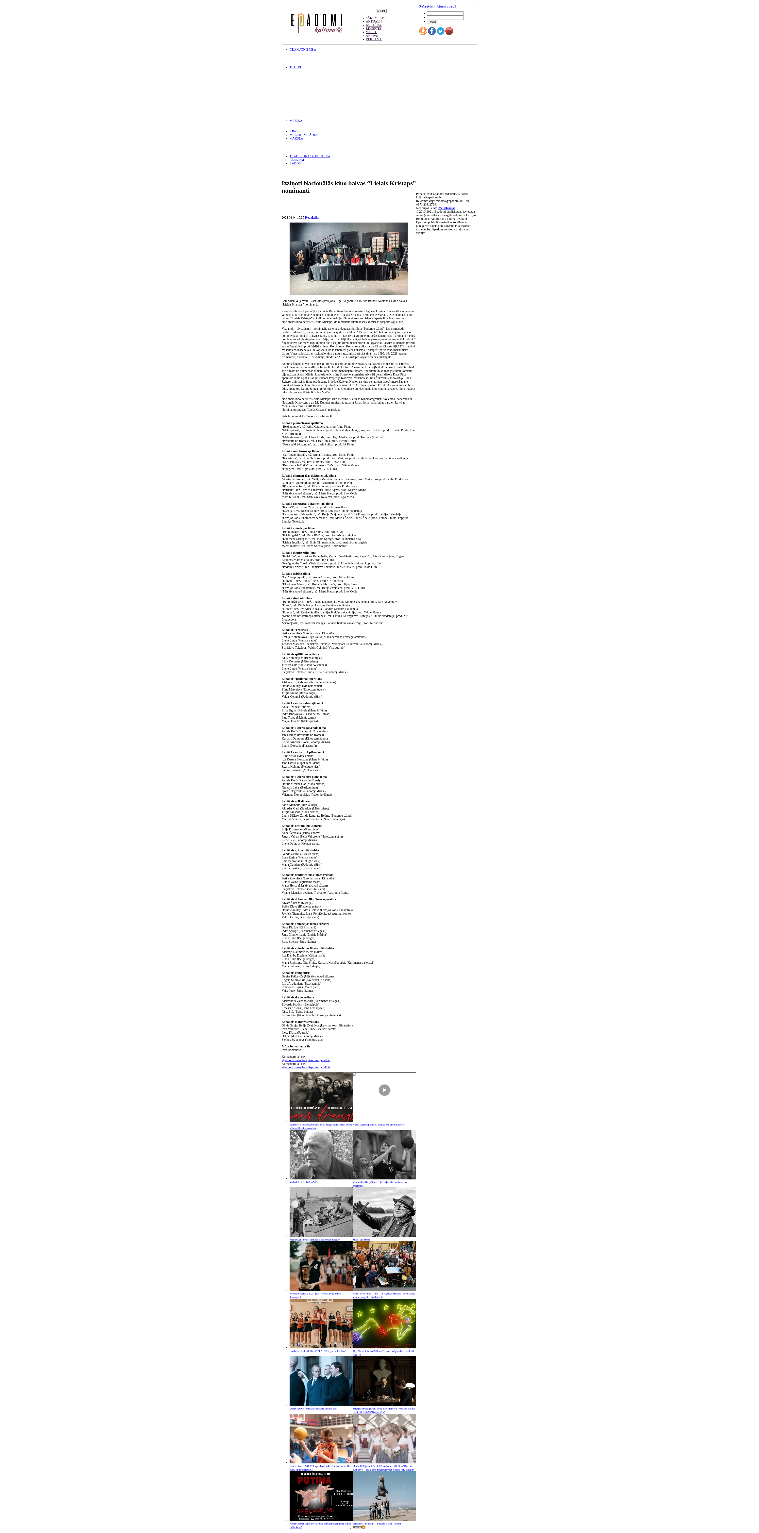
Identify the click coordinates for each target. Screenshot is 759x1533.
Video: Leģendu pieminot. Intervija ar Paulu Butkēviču (379, 1124)
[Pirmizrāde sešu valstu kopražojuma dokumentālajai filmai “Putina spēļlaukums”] (321, 1520)
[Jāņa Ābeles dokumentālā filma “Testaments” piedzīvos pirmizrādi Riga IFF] (384, 1347)
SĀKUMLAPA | (376, 18)
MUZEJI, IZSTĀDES (304, 135)
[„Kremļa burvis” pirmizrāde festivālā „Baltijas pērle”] (321, 1405)
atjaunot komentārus (294, 1060)
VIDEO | (371, 32)
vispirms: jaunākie (319, 1060)
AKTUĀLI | (374, 21)
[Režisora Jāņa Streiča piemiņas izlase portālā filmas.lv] (321, 1236)
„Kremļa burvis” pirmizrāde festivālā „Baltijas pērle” (314, 1408)
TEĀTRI (295, 67)
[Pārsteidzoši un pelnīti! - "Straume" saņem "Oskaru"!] (384, 1520)
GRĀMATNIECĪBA (303, 49)
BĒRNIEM (297, 159)
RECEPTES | (374, 28)
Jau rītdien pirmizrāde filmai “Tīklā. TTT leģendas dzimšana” (318, 1351)
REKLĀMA (374, 39)
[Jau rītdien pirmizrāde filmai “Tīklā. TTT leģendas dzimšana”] (321, 1347)
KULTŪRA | (374, 25)
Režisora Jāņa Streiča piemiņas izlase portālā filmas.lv (315, 1239)
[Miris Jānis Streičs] (384, 1236)
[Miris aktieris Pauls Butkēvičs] (321, 1178)
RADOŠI (296, 163)
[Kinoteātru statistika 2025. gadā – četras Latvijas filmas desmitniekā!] (321, 1289)
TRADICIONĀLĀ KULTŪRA (310, 156)
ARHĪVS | (372, 35)
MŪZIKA (296, 120)
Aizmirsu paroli (446, 6)
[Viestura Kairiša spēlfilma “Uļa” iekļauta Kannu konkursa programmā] (384, 1178)
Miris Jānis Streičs (361, 1239)
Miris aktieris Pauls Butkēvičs (304, 1182)
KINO (294, 131)
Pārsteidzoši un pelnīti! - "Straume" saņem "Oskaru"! (378, 1523)
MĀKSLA (296, 138)
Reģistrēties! (427, 6)
